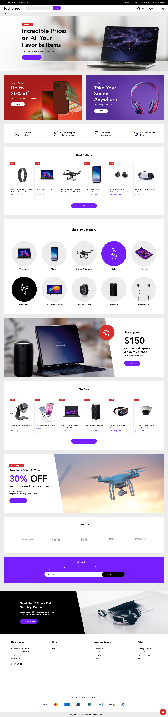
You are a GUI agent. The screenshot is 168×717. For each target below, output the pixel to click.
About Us (98, 655)
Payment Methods (144, 655)
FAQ (139, 658)
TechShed (12, 8)
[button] (162, 9)
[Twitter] (18, 664)
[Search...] (57, 8)
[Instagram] (15, 664)
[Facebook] (11, 664)
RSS (53, 648)
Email (49, 569)
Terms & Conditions (145, 652)
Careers (97, 658)
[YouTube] (21, 664)
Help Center (99, 652)
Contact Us (99, 649)
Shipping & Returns (145, 649)
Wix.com (99, 715)
